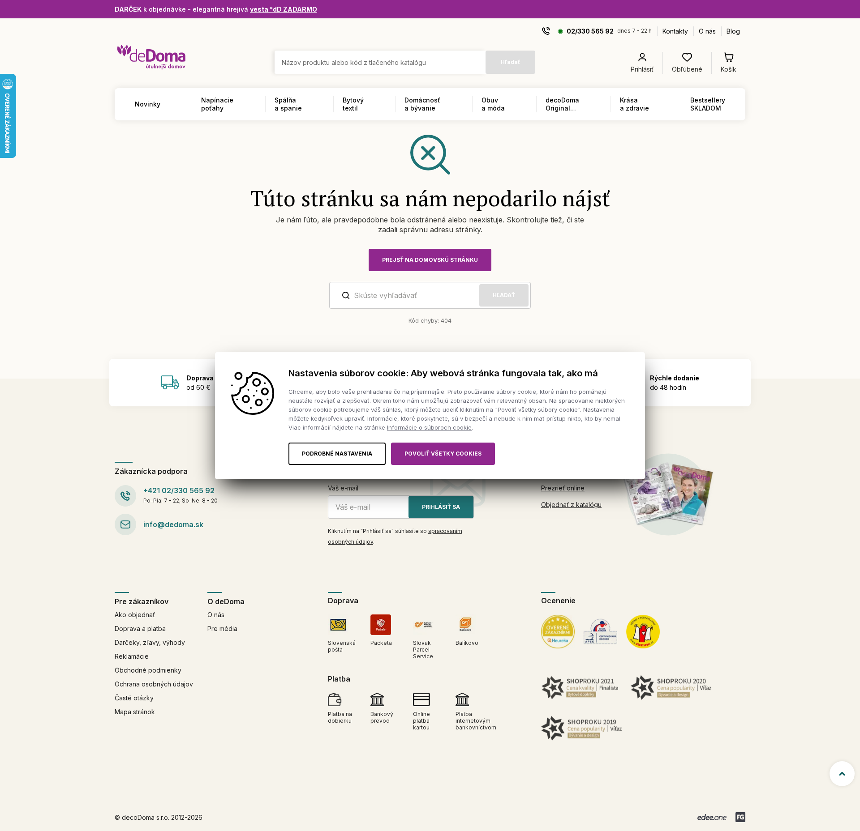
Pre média (222, 628)
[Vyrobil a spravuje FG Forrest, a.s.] (740, 817)
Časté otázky (134, 698)
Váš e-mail (343, 488)
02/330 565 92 (590, 31)
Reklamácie (132, 656)
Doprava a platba (140, 628)
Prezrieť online (563, 488)
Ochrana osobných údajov (154, 684)
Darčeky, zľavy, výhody (150, 642)
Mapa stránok (135, 712)
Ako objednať (135, 614)
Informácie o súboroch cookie (429, 427)
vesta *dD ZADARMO (283, 9)
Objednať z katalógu (571, 504)
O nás (707, 31)
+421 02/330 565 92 (179, 490)
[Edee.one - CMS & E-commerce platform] (712, 817)
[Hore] (842, 773)
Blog (733, 31)
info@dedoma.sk (173, 524)
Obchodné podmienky (148, 670)
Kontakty (675, 31)
